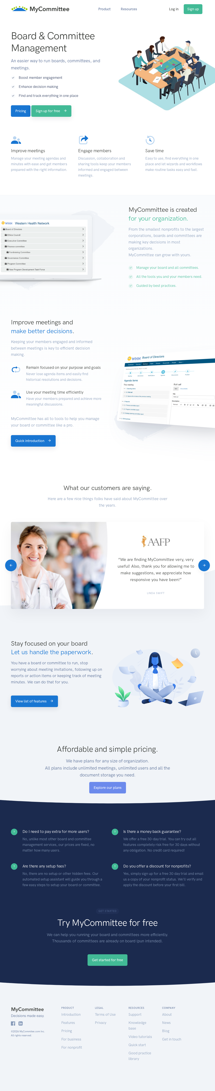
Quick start (137, 1045)
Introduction (71, 1014)
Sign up (193, 9)
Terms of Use (105, 1014)
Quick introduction (30, 441)
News (166, 1023)
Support (135, 1014)
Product (104, 9)
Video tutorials (140, 1037)
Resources (129, 9)
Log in (173, 9)
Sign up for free (48, 111)
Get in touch (171, 1039)
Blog (165, 1031)
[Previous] (11, 565)
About (167, 1014)
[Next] (204, 565)
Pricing (20, 111)
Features (68, 1023)
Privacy (100, 1023)
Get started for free (107, 960)
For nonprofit (71, 1047)
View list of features (31, 701)
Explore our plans (108, 787)
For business (71, 1039)
